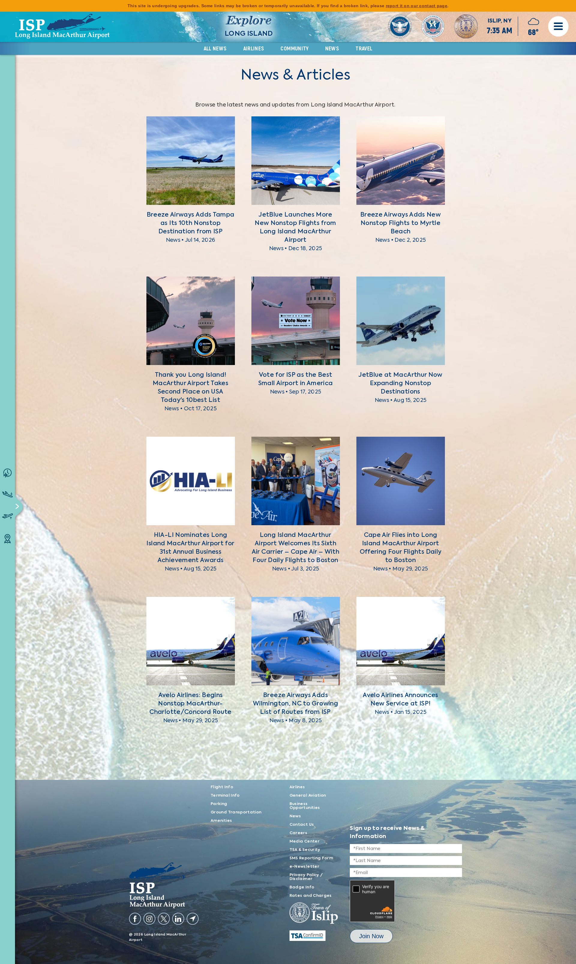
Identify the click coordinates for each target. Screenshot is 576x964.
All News (215, 48)
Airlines (253, 48)
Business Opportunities (305, 806)
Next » (309, 771)
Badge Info (302, 887)
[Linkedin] (178, 919)
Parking (219, 804)
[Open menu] (558, 26)
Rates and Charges (311, 896)
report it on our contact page (416, 5)
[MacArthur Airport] (164, 885)
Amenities (221, 821)
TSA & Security (305, 850)
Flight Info (222, 787)
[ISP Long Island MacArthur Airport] (62, 26)
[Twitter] (164, 919)
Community (294, 48)
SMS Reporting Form (311, 858)
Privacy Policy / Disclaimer (306, 877)
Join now (371, 936)
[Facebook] (135, 919)
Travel (364, 48)
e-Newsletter (304, 867)
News (332, 48)
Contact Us (302, 825)
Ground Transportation (236, 812)
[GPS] (193, 919)
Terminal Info (225, 796)
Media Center (305, 841)
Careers (299, 833)
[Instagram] (149, 919)
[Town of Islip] (314, 914)
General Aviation (308, 796)
